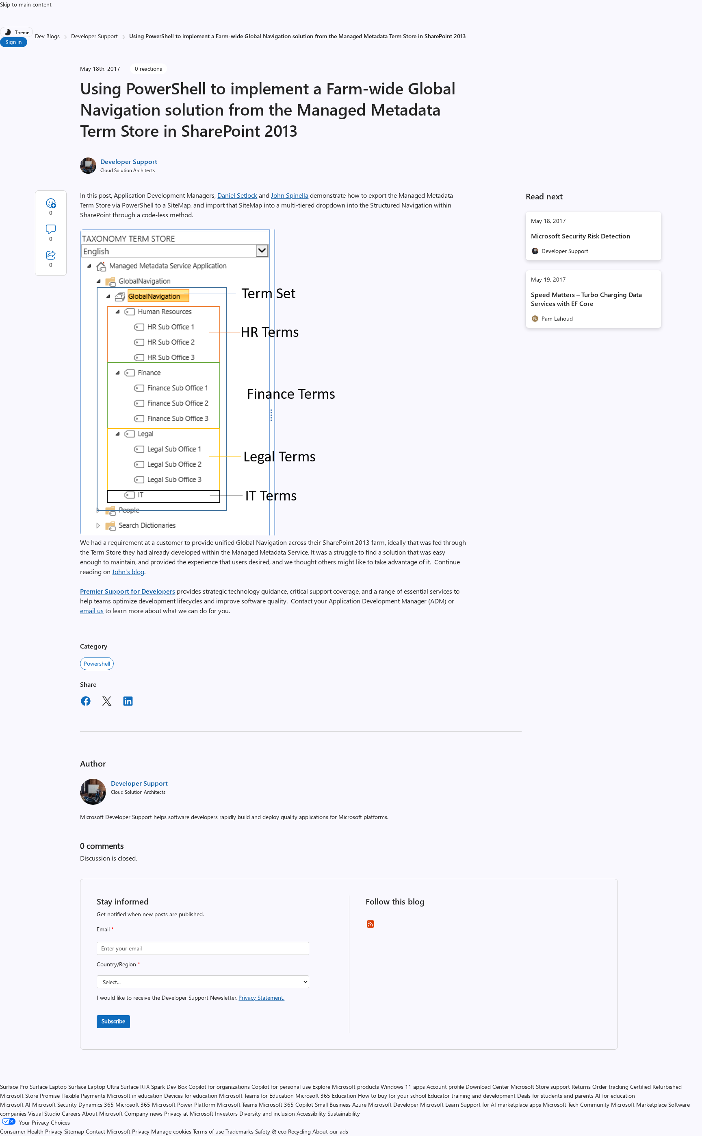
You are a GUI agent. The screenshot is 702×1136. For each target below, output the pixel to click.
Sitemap (74, 1131)
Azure (359, 1104)
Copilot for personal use (281, 1086)
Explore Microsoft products (345, 1086)
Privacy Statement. (261, 997)
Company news (143, 1113)
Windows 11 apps (403, 1086)
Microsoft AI (15, 1104)
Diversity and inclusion (267, 1113)
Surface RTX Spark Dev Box (154, 1086)
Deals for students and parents (555, 1095)
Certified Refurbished (656, 1086)
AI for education (615, 1095)
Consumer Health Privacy (31, 1131)
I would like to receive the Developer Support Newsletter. (190, 997)
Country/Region (118, 964)
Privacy (141, 1131)
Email (105, 929)
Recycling (299, 1131)
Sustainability (343, 1113)
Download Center (487, 1086)
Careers (71, 1113)
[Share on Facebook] (85, 702)
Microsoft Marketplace (639, 1104)
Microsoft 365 (132, 1104)
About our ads (330, 1131)
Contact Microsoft (108, 1131)
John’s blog (128, 571)
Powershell (97, 663)
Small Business (333, 1104)
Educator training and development (472, 1095)
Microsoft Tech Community (576, 1104)
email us (92, 610)
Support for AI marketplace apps (501, 1104)
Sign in (14, 41)
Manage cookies (171, 1131)
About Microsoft (102, 1113)
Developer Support (94, 36)
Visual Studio (44, 1113)
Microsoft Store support (540, 1086)
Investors (226, 1113)
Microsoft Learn (439, 1104)
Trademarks (239, 1131)
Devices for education (190, 1095)
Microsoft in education (134, 1095)
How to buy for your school (392, 1095)
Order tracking (610, 1086)
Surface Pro (14, 1086)
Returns (581, 1086)
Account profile (445, 1086)
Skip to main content (26, 4)
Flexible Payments (83, 1095)
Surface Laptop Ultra (93, 1086)
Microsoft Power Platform (183, 1104)
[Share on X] (107, 702)
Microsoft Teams (237, 1104)
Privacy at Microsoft (188, 1113)
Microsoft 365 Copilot (286, 1104)
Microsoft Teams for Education (256, 1095)
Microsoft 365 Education (325, 1095)
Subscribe (113, 1021)
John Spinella (289, 195)
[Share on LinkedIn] (128, 702)
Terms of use (208, 1131)
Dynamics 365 (96, 1104)
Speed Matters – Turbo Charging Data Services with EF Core (586, 299)
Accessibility (311, 1113)
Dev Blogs (47, 36)
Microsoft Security (54, 1104)
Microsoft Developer (393, 1104)
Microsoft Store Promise (30, 1095)
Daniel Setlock (237, 195)
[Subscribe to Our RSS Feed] (370, 927)
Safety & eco (270, 1131)
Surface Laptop (48, 1086)
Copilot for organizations (219, 1086)
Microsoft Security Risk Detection (580, 236)
